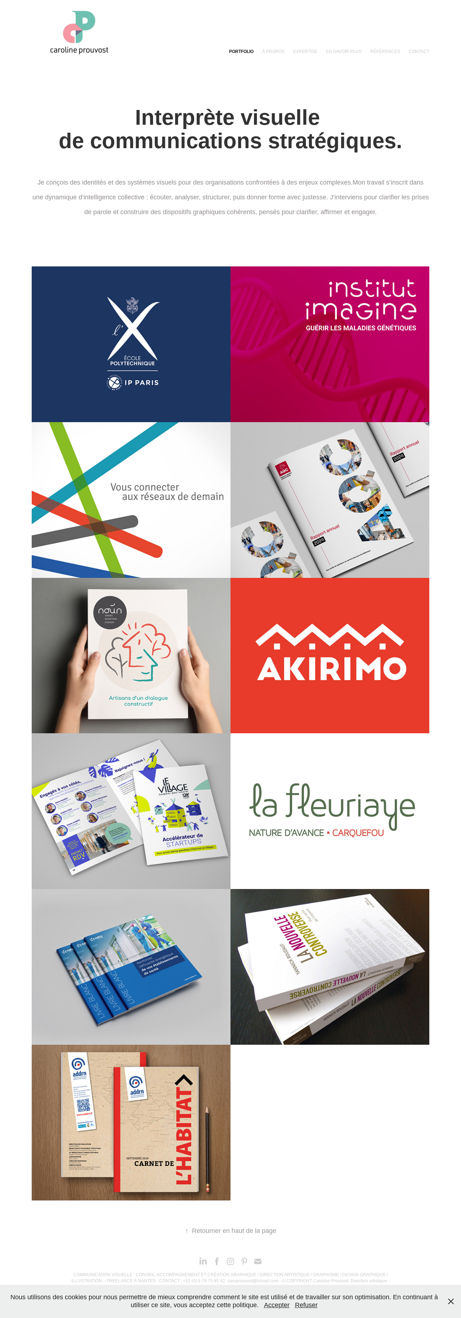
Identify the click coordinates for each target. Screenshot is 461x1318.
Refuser (306, 1305)
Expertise (305, 51)
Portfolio (241, 51)
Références (385, 51)
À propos (273, 51)
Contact (419, 51)
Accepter (277, 1305)
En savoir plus (344, 51)
